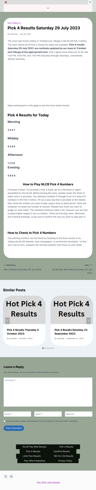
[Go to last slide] (7, 320)
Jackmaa (13, 34)
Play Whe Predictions (34, 461)
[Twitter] (6, 476)
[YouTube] (11, 476)
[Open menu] (6, 2)
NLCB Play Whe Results (34, 447)
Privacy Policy (65, 461)
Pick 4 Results (14, 23)
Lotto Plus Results (32, 456)
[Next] (88, 320)
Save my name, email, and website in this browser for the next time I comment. (42, 421)
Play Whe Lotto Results (48, 482)
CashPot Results (61, 451)
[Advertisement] (48, 82)
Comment (10, 380)
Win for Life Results (63, 456)
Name (8, 414)
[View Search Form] (90, 2)
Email (38, 414)
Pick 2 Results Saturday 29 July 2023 (22, 267)
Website (70, 414)
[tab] (43, 348)
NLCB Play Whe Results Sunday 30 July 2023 (72, 269)
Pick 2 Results (66, 447)
